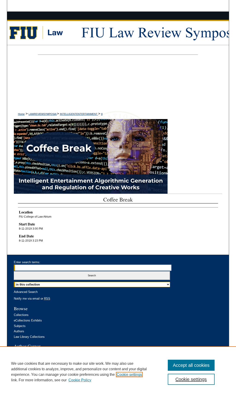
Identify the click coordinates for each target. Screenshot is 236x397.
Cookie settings (129, 375)
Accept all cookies (191, 365)
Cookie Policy (79, 380)
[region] (118, 371)
